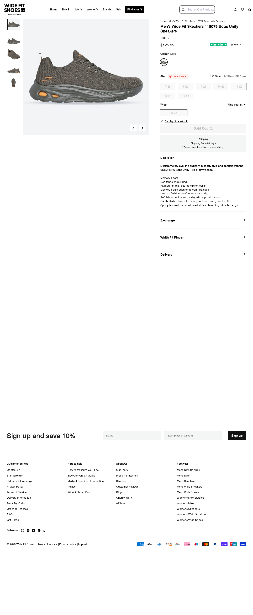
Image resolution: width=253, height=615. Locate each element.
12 (166, 95)
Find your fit (134, 9)
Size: (203, 76)
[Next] (142, 128)
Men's (78, 9)
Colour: (168, 53)
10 (219, 86)
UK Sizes (228, 76)
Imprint (82, 544)
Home (53, 9)
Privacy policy (67, 544)
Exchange (167, 220)
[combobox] (197, 9)
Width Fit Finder (171, 237)
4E (172, 112)
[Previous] (133, 128)
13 (183, 95)
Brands (107, 9)
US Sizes (215, 76)
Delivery (166, 254)
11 (236, 86)
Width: (201, 104)
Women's (92, 9)
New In (66, 9)
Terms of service (47, 544)
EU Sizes (240, 76)
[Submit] (184, 9)
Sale (118, 9)
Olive (163, 62)
